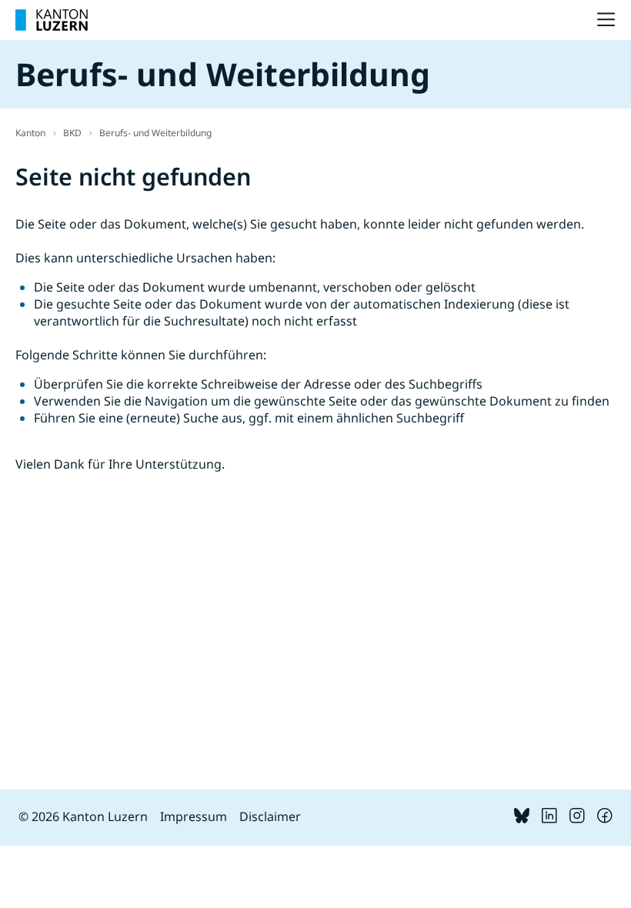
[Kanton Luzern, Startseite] (51, 20)
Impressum (193, 816)
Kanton (30, 132)
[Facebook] (605, 818)
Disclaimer (270, 816)
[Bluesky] (521, 818)
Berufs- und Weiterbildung (155, 132)
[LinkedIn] (549, 818)
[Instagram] (577, 818)
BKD (72, 132)
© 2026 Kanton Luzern (83, 816)
